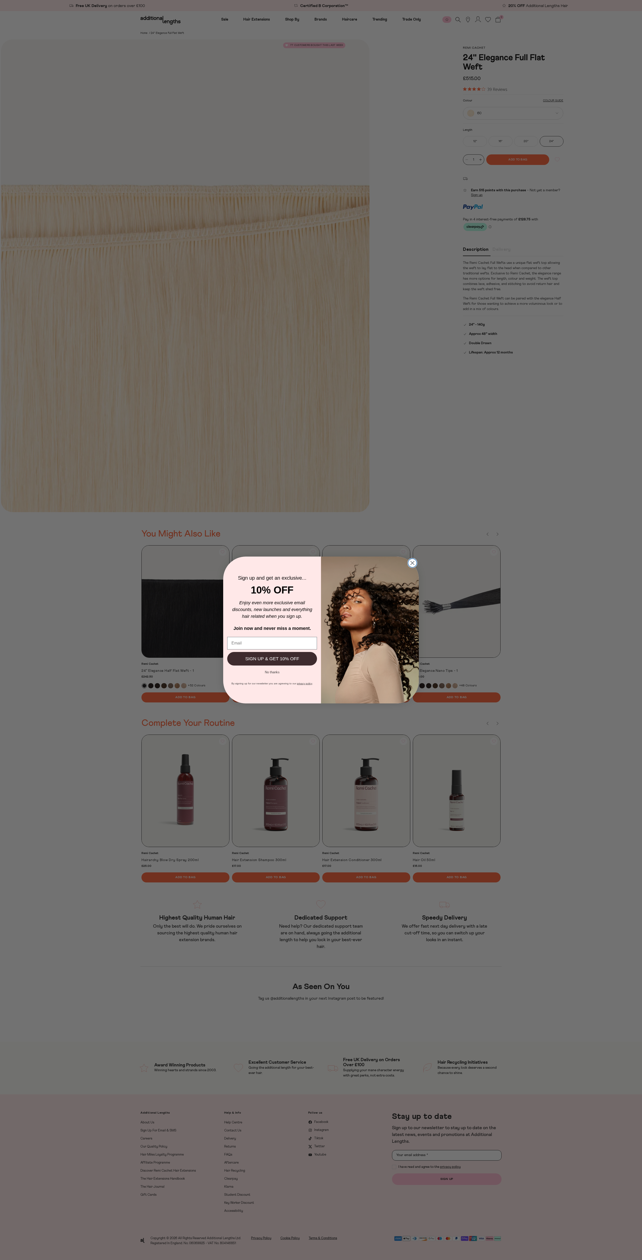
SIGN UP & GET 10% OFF (272, 658)
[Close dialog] (412, 563)
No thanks (272, 672)
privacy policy (304, 683)
